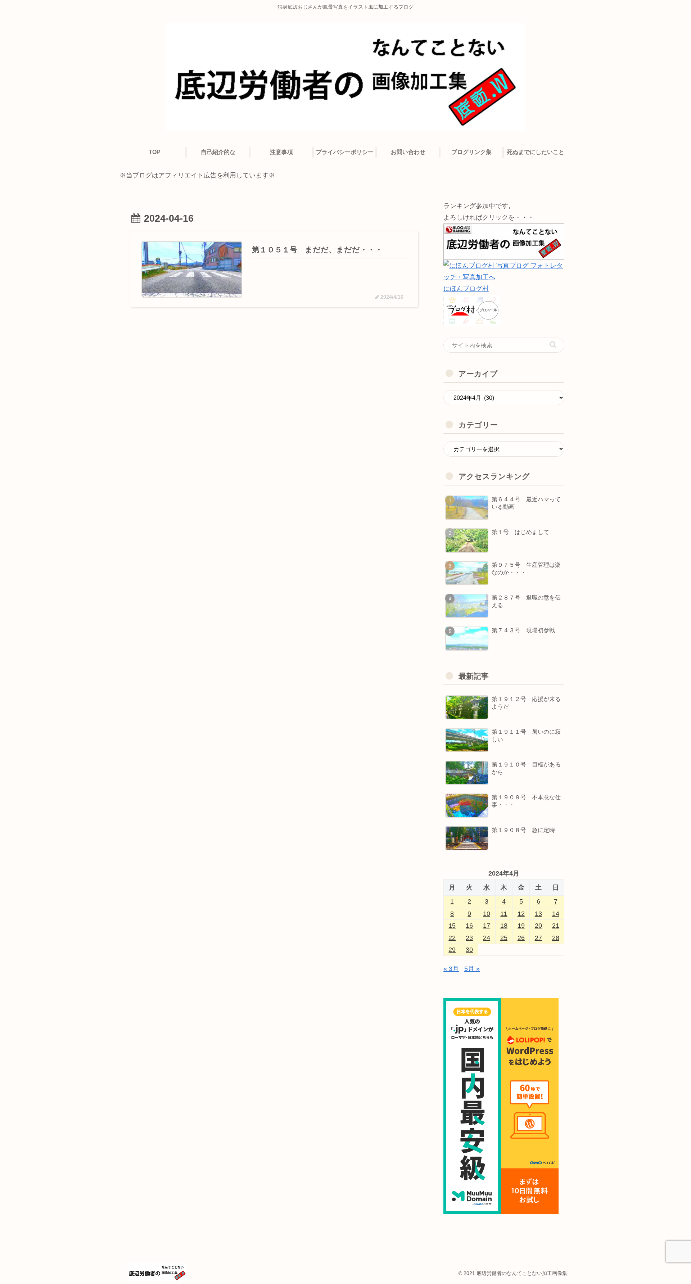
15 (452, 925)
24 (486, 937)
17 (486, 925)
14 (555, 913)
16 (469, 925)
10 (486, 913)
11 (503, 913)
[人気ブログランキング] (503, 241)
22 (452, 937)
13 (538, 913)
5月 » (472, 968)
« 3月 (451, 968)
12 (521, 913)
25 (503, 937)
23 (469, 937)
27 (538, 937)
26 (521, 937)
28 (555, 937)
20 (538, 925)
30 (469, 949)
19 (521, 925)
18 (503, 925)
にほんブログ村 (466, 288)
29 (452, 949)
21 (555, 925)
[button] (553, 344)
